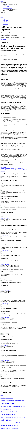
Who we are (5, 22)
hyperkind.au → (4, 39)
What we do (5, 20)
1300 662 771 (6, 5)
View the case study (5, 188)
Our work (5, 21)
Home (4, 19)
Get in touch (5, 24)
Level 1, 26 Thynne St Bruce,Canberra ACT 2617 (9, 7)
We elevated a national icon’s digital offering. (12, 168)
